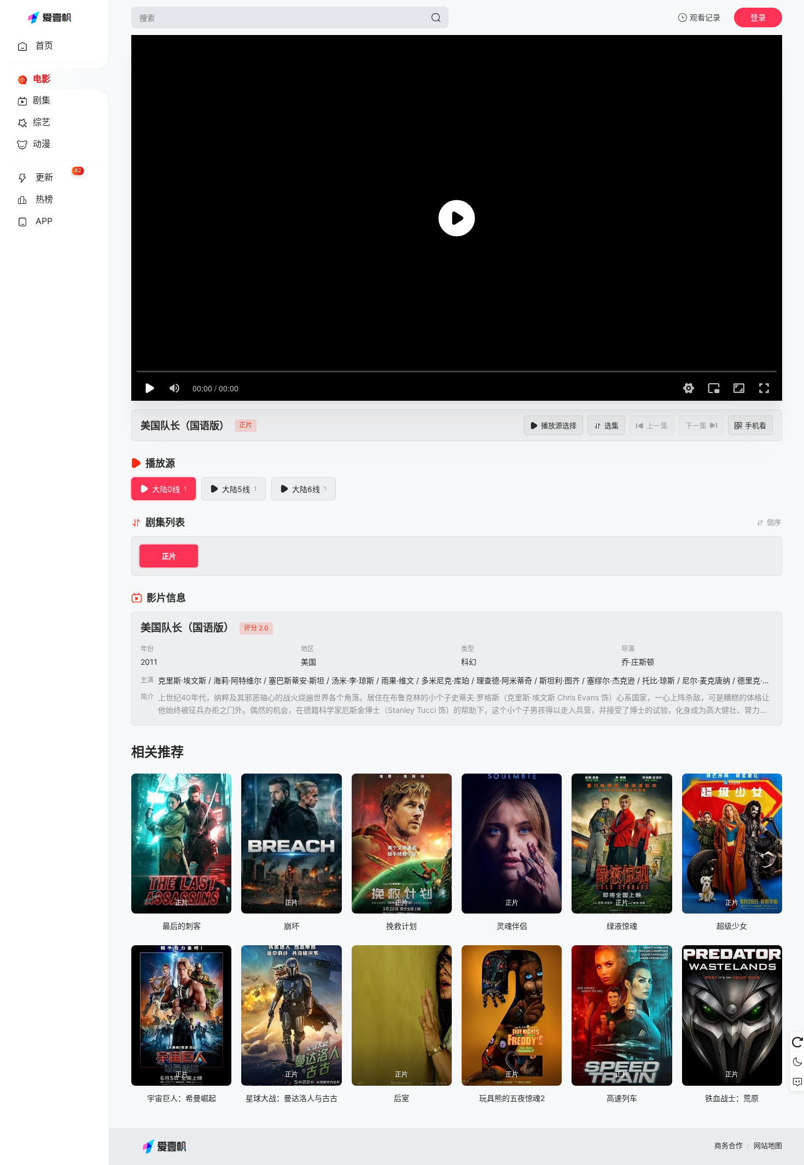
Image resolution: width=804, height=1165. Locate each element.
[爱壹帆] (49, 17)
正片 (169, 556)
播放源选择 (558, 425)
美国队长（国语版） (185, 425)
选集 (611, 425)
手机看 (755, 425)
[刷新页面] (797, 1042)
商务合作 (728, 1145)
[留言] (797, 1081)
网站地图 (768, 1145)
